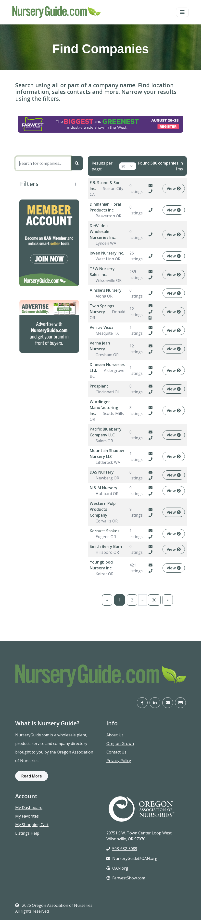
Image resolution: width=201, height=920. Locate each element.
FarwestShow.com (128, 878)
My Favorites (27, 816)
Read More (31, 776)
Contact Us (116, 752)
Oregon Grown (120, 743)
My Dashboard (28, 807)
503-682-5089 (124, 848)
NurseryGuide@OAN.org (134, 858)
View (172, 188)
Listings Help (27, 833)
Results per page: (102, 166)
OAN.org (120, 868)
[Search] (77, 163)
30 (154, 600)
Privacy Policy (118, 760)
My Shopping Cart (32, 824)
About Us (115, 735)
